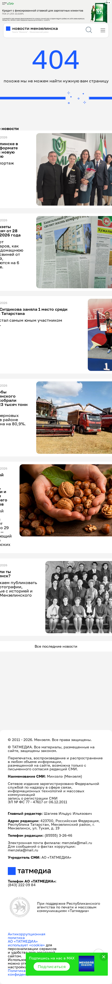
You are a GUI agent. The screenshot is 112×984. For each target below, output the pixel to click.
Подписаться (52, 966)
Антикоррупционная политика (26, 936)
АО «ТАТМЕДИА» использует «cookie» (26, 943)
